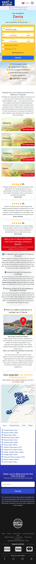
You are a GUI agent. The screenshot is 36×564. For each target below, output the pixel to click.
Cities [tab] (23, 425)
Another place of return (11, 45)
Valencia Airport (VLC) (11, 440)
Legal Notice (18, 539)
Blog (18, 535)
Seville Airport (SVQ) (10, 462)
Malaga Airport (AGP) (10, 454)
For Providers (19, 537)
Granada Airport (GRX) (11, 442)
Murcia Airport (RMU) (10, 445)
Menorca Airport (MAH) (11, 459)
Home (3, 533)
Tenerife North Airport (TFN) (13, 450)
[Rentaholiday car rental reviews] (18, 20)
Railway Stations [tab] (14, 425)
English (27, 3)
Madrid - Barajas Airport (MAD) (14, 452)
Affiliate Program (9, 537)
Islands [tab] (30, 425)
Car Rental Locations (28, 533)
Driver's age (10, 49)
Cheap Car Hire (17, 533)
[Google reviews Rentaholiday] (31, 559)
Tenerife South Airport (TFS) (13, 447)
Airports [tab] (5, 425)
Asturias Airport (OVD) (11, 433)
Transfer (9, 533)
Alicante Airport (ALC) (11, 430)
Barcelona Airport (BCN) (11, 437)
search (18, 58)
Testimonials (27, 537)
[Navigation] (32, 3)
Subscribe (18, 491)
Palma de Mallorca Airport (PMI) (14, 457)
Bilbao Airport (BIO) (10, 435)
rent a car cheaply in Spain (23, 381)
